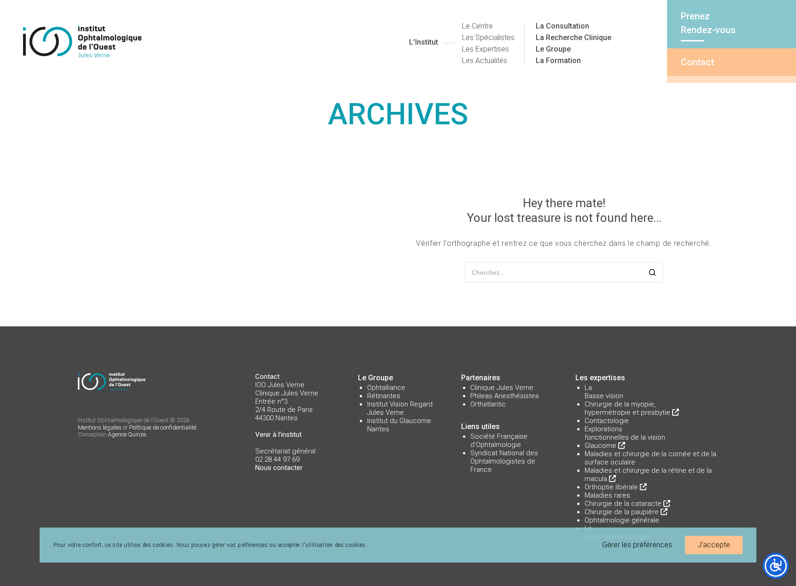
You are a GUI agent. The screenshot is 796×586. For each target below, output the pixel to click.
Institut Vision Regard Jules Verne (400, 408)
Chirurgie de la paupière (623, 512)
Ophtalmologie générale (622, 520)
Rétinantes (383, 396)
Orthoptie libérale (612, 487)
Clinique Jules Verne (501, 387)
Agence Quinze (127, 434)
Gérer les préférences (637, 544)
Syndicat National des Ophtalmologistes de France (504, 461)
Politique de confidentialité (162, 427)
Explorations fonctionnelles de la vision (625, 433)
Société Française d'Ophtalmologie (498, 440)
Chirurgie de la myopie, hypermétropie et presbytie (628, 408)
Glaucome (601, 445)
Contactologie (607, 421)
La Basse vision (604, 391)
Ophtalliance (386, 387)
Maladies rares (607, 495)
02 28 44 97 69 (277, 459)
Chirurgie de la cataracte (624, 503)
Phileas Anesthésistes (504, 396)
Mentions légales (100, 427)
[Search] (652, 273)
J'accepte (713, 544)
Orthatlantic (488, 404)
